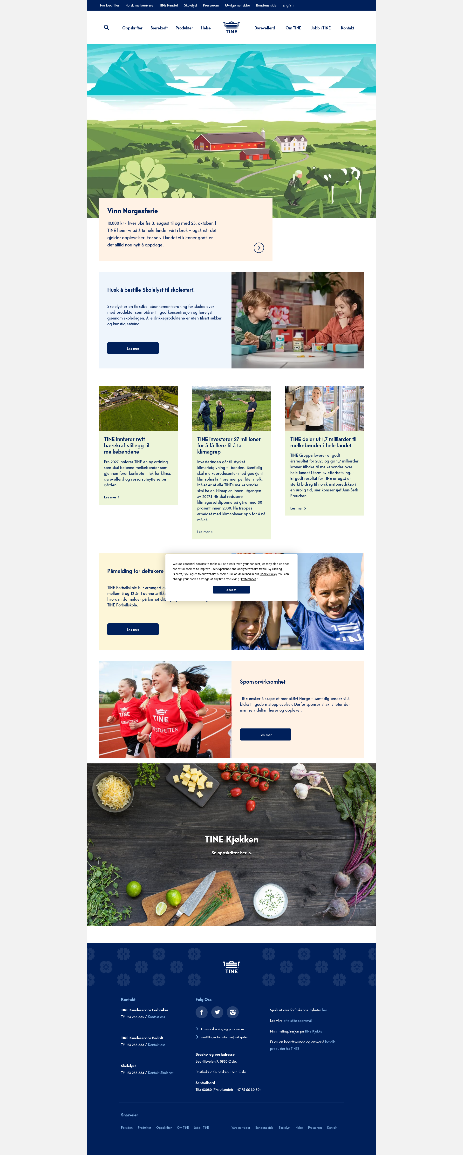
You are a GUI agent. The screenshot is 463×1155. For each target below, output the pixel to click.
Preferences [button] (248, 579)
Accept (231, 589)
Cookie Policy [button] (268, 574)
